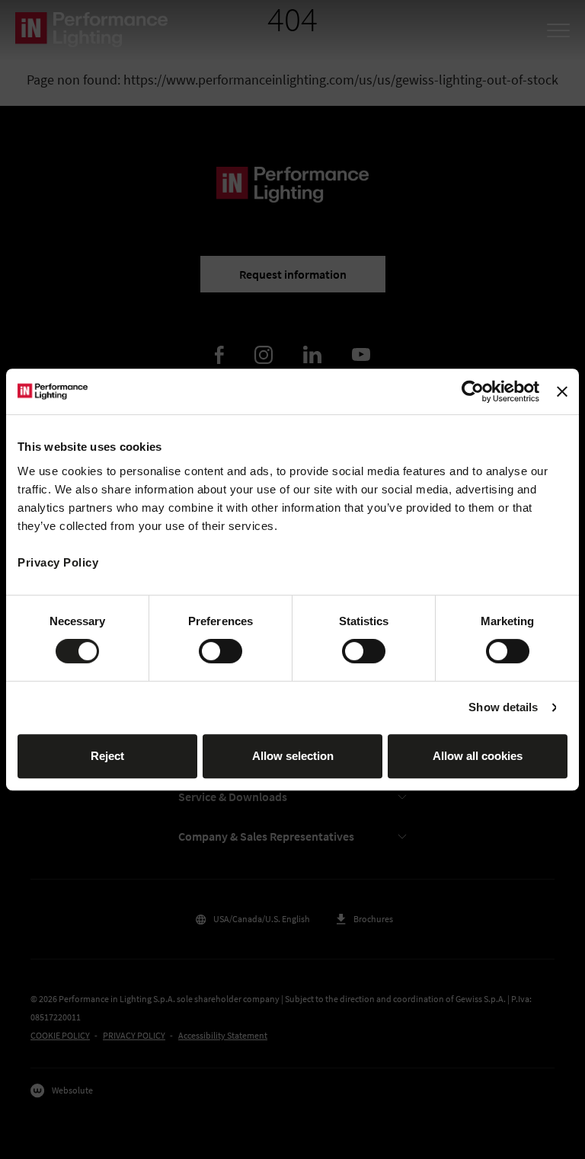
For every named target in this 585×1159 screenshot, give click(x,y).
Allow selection (293, 755)
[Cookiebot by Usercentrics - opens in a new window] (472, 391)
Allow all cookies (478, 755)
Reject (107, 755)
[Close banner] (562, 391)
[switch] (220, 651)
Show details (503, 707)
